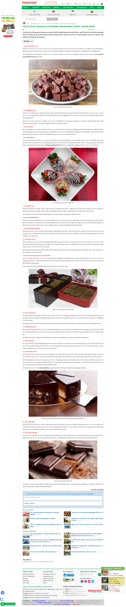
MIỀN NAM (35, 7)
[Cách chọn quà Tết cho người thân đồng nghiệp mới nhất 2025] (67, 514)
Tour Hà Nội (88, 602)
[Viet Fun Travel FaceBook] (81, 581)
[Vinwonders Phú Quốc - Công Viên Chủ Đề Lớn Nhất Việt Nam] (26, 547)
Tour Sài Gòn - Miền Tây (28, 602)
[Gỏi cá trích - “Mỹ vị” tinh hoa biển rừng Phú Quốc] (26, 553)
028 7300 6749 (52, 2)
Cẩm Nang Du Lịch (35, 23)
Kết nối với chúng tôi (86, 578)
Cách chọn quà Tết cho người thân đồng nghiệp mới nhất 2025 (87, 512)
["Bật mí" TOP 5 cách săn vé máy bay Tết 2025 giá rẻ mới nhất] (67, 526)
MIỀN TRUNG (45, 7)
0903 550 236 (81, 591)
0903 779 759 (72, 591)
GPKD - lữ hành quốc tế (29, 576)
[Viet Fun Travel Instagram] (85, 581)
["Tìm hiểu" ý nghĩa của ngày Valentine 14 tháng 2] (26, 520)
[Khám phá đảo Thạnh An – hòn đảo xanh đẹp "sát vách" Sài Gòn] (26, 535)
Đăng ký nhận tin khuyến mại (88, 571)
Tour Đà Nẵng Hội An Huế (45, 604)
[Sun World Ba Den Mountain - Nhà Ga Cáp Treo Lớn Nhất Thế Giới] (67, 541)
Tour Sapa (95, 602)
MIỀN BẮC (56, 7)
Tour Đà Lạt (26, 604)
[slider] (91, 29)
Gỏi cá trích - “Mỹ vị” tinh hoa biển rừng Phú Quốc (43, 552)
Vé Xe (91, 7)
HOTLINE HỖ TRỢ (10, 604)
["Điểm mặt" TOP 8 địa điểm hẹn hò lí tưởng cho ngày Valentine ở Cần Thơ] (67, 520)
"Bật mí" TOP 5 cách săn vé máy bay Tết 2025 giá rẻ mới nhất (87, 524)
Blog (64, 4)
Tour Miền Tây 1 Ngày (52, 601)
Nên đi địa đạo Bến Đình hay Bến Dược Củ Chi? (83, 552)
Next (103, 13)
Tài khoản (97, 4)
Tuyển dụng (26, 580)
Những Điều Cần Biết (48, 561)
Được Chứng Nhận (68, 571)
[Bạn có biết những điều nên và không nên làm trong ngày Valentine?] (26, 514)
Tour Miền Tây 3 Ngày (94, 601)
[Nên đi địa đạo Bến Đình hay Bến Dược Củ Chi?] (67, 553)
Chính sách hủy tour (48, 580)
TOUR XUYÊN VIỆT (81, 7)
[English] (102, 4)
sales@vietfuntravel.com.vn (75, 593)
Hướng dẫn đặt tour (48, 576)
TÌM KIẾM (53, 19)
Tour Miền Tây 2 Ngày (81, 601)
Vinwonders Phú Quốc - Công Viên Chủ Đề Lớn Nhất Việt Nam (46, 546)
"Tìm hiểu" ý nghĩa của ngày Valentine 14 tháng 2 (42, 518)
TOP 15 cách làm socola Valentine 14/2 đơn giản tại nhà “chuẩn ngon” (59, 23)
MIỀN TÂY (25, 7)
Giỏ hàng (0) (88, 4)
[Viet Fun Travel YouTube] (89, 581)
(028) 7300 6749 (74, 589)
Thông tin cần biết (28, 571)
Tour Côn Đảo (80, 602)
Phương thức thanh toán (49, 574)
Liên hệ (99, 7)
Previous (23, 13)
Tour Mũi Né (34, 604)
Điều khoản (79, 4)
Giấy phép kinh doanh (28, 574)
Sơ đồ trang (26, 583)
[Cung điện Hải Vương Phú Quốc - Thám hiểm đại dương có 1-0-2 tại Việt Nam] (67, 547)
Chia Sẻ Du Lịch (37, 561)
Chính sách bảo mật (48, 578)
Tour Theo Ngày (68, 7)
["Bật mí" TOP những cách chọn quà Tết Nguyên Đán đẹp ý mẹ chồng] (26, 526)
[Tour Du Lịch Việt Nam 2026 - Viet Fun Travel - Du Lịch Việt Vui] (29, 2)
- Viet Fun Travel (45, 597)
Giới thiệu (71, 4)
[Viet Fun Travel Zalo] (92, 581)
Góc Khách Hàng (48, 571)
